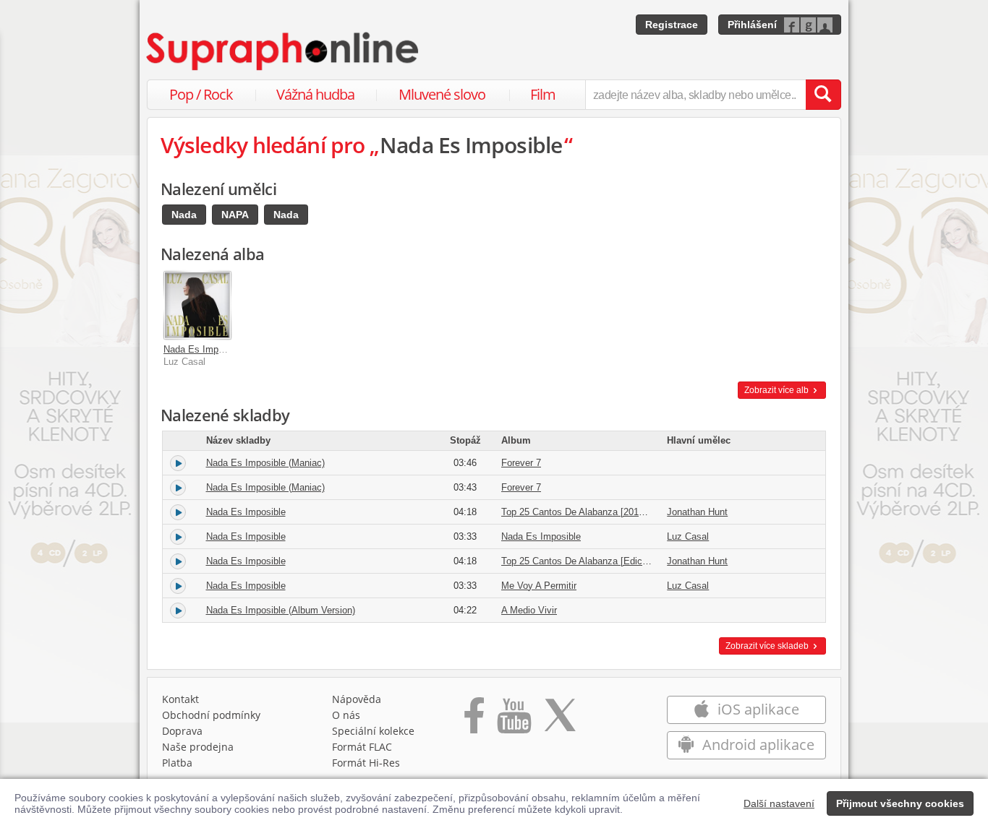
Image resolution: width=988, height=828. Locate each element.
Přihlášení (752, 24)
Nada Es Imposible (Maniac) (265, 462)
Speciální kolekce (373, 731)
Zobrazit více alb (777, 390)
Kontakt (180, 699)
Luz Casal (688, 536)
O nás (346, 715)
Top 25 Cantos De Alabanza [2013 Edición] (591, 511)
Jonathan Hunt (697, 511)
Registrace (671, 24)
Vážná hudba (315, 94)
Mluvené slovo (442, 94)
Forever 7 (521, 462)
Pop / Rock (201, 94)
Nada (184, 214)
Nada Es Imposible (203, 349)
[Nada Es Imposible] (197, 304)
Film (542, 94)
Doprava (182, 731)
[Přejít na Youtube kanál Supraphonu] (513, 720)
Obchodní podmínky (211, 715)
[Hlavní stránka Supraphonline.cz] (283, 51)
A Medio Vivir (529, 610)
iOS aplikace (756, 709)
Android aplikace (756, 744)
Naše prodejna (198, 747)
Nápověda (356, 699)
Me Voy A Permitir (538, 585)
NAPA (235, 214)
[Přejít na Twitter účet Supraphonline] (560, 720)
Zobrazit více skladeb (768, 646)
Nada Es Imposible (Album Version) (280, 610)
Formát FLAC (362, 747)
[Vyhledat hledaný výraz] (823, 94)
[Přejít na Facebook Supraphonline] (474, 720)
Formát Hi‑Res (366, 762)
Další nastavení (779, 803)
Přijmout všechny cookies (900, 803)
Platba (177, 762)
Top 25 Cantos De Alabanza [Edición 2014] (591, 561)
